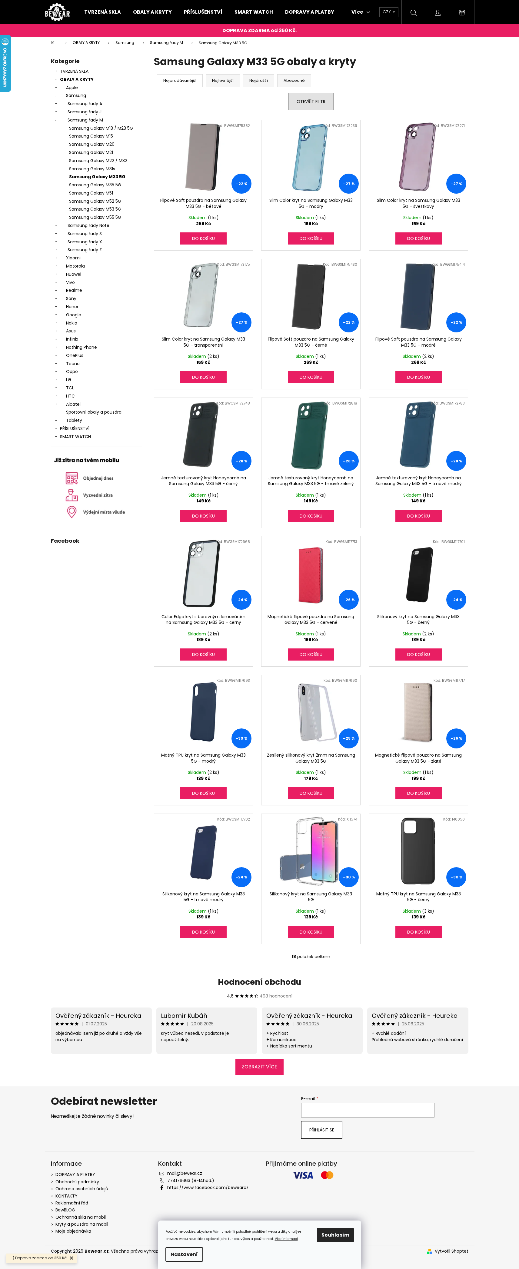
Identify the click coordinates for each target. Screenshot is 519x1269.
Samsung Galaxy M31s (92, 169)
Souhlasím (335, 1234)
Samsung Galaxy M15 (91, 136)
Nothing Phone (81, 347)
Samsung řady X (85, 242)
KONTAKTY (66, 1196)
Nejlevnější (223, 80)
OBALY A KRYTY (77, 79)
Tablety (74, 420)
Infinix (72, 339)
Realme (74, 290)
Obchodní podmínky (77, 1182)
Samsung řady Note (88, 225)
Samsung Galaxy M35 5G (95, 185)
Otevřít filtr (311, 101)
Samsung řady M (85, 120)
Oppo (72, 371)
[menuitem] (102, 12)
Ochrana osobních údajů (81, 1189)
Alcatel (73, 404)
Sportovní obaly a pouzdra (93, 412)
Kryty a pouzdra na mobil (81, 1224)
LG (68, 380)
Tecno (73, 364)
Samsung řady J (84, 112)
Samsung (76, 95)
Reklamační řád (71, 1203)
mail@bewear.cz (184, 1173)
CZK (387, 12)
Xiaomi (73, 258)
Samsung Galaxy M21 (91, 152)
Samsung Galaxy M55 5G (95, 217)
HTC (70, 396)
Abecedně (294, 80)
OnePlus (74, 355)
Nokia (71, 323)
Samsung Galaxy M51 (91, 193)
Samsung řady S (85, 234)
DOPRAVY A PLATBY (75, 1174)
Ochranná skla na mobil (80, 1217)
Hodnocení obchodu (259, 982)
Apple (72, 88)
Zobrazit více (259, 1066)
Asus (71, 331)
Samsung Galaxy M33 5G (97, 177)
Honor (72, 307)
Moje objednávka (73, 1231)
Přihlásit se (321, 1130)
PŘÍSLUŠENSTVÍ (74, 428)
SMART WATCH (75, 437)
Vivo (70, 282)
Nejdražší (258, 80)
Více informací (286, 1239)
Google (73, 315)
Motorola (75, 266)
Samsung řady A (85, 104)
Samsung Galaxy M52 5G (95, 201)
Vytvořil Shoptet (451, 1251)
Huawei (73, 274)
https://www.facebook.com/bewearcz (207, 1187)
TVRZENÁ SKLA (74, 71)
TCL (70, 388)
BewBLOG (65, 1210)
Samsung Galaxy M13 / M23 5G (101, 128)
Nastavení (184, 1254)
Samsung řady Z (85, 250)
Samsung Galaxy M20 (92, 144)
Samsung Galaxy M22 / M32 (98, 161)
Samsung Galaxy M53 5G (95, 209)
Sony (71, 298)
